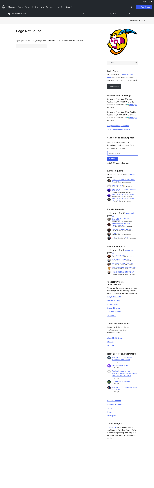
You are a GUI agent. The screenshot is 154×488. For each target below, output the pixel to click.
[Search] (136, 63)
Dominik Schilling (113, 300)
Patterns (39, 463)
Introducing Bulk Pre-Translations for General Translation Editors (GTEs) (123, 271)
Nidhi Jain (111, 345)
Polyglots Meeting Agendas (118, 126)
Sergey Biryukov (113, 308)
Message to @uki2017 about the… (122, 263)
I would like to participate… (120, 237)
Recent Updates (114, 401)
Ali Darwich (111, 315)
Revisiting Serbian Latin (119, 255)
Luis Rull (110, 342)
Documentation (69, 456)
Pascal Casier (112, 304)
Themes (39, 456)
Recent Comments (114, 404)
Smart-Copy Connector (120, 365)
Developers (68, 460)
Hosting (11, 460)
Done (109, 412)
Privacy (11, 463)
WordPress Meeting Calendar (118, 129)
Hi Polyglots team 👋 (118, 185)
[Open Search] (131, 7)
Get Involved (96, 453)
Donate (95, 460)
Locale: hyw (115, 233)
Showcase (39, 453)
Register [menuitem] (150, 2)
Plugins (38, 460)
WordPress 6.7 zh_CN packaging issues (124, 267)
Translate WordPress (18, 14)
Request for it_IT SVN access (120, 259)
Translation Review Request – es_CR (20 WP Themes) (124, 189)
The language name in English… (121, 229)
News (10, 456)
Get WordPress (144, 7)
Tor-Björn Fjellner (113, 312)
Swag (95, 463)
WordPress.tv (69, 463)
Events (94, 456)
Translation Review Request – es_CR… (123, 194)
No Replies (111, 416)
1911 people (111, 427)
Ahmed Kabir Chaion (115, 338)
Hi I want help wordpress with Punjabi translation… (121, 224)
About (10, 453)
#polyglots (133, 105)
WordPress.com (126, 453)
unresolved (130, 174)
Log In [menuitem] (144, 2)
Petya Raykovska (114, 297)
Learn (66, 453)
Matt (122, 456)
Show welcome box (136, 20)
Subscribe (112, 158)
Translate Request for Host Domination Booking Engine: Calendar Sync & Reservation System (125, 373)
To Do (109, 408)
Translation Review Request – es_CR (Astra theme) (123, 199)
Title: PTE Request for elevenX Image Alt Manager (123, 180)
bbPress (123, 460)
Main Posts (114, 86)
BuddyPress (125, 463)
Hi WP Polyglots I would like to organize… (120, 218)
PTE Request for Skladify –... (121, 381)
